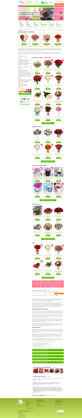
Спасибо (25, 63)
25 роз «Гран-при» (37, 85)
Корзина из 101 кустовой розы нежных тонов (48, 232)
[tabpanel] (36, 14)
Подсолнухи (20, 76)
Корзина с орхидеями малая (37, 216)
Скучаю (20, 64)
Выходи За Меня (21, 63)
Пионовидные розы (23, 70)
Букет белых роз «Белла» (37, 101)
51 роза (39, 281)
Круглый (20, 84)
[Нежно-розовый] (25, 90)
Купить (37, 73)
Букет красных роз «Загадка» (37, 255)
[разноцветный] (19, 91)
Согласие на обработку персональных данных (25, 410)
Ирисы (24, 72)
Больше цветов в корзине (47, 238)
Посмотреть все (51, 395)
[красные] (28, 90)
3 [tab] (37, 19)
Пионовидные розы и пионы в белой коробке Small (58, 193)
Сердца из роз (24, 44)
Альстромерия (28, 72)
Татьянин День (26, 64)
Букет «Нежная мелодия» (59, 255)
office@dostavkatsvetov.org (59, 401)
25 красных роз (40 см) (58, 85)
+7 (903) (59, 1)
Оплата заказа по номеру (41, 401)
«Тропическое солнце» (48, 154)
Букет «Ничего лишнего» (48, 116)
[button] (56, 84)
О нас (38, 403)
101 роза (45, 281)
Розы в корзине (52, 281)
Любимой (30, 79)
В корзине (26, 84)
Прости (22, 64)
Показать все (55, 367)
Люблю (23, 62)
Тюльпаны (20, 71)
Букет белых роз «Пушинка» (48, 85)
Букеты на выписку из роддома (55, 286)
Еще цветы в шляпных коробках (48, 200)
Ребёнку (25, 79)
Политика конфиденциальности (23, 411)
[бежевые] (21, 90)
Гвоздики (29, 76)
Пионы (27, 70)
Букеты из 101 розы (58, 44)
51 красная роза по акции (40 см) (58, 70)
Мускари (20, 77)
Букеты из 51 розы (47, 44)
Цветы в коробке (37, 284)
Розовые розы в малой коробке (37, 193)
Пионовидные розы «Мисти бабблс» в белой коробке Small (37, 178)
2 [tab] (36, 19)
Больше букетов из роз (48, 277)
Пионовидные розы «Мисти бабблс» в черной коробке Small (48, 178)
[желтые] (23, 90)
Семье (27, 79)
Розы (19, 70)
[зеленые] (23, 91)
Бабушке (22, 79)
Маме (19, 79)
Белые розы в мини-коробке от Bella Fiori (48, 193)
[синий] (27, 91)
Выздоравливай (29, 63)
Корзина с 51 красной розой (58, 216)
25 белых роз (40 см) (48, 101)
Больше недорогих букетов (48, 161)
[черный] (30, 91)
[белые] (19, 90)
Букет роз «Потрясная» (58, 116)
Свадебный (25, 85)
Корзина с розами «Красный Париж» (48, 217)
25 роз (34, 281)
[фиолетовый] (28, 91)
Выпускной (20, 62)
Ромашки (24, 76)
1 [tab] (35, 19)
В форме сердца (21, 85)
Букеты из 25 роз (35, 44)
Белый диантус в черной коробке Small (58, 178)
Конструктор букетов (40, 405)
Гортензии (25, 71)
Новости (27, 405)
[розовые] (27, 90)
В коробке (22, 84)
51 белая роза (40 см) (37, 116)
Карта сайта (20, 412)
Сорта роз (38, 402)
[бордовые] (30, 90)
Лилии (23, 71)
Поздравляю (26, 62)
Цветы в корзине (46, 284)
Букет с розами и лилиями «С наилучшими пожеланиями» (58, 101)
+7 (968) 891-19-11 (44, 295)
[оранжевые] (21, 91)
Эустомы (26, 76)
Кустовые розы (21, 72)
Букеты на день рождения (57, 284)
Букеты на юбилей (39, 286)
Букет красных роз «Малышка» (37, 270)
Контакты (38, 404)
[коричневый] (25, 91)
